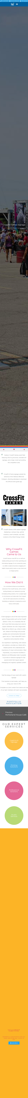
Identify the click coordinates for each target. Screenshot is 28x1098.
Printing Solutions (14, 766)
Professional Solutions (14, 791)
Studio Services (14, 815)
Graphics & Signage (14, 741)
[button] (17, 4)
